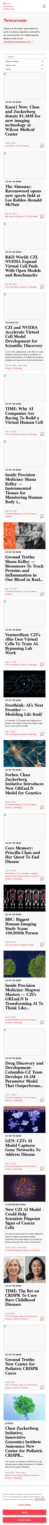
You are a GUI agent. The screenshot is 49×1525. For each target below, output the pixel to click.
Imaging (34, 873)
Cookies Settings (24, 1505)
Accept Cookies (24, 1520)
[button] (24, 61)
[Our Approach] (9, 6)
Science (23, 287)
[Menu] (44, 6)
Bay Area (9, 216)
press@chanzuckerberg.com (17, 41)
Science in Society (20, 1319)
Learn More (40, 1499)
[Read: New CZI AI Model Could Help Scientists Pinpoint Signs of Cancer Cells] (24, 1214)
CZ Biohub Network (13, 514)
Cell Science (10, 873)
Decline (25, 1512)
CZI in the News (22, 146)
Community (9, 146)
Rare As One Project (13, 876)
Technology (32, 287)
